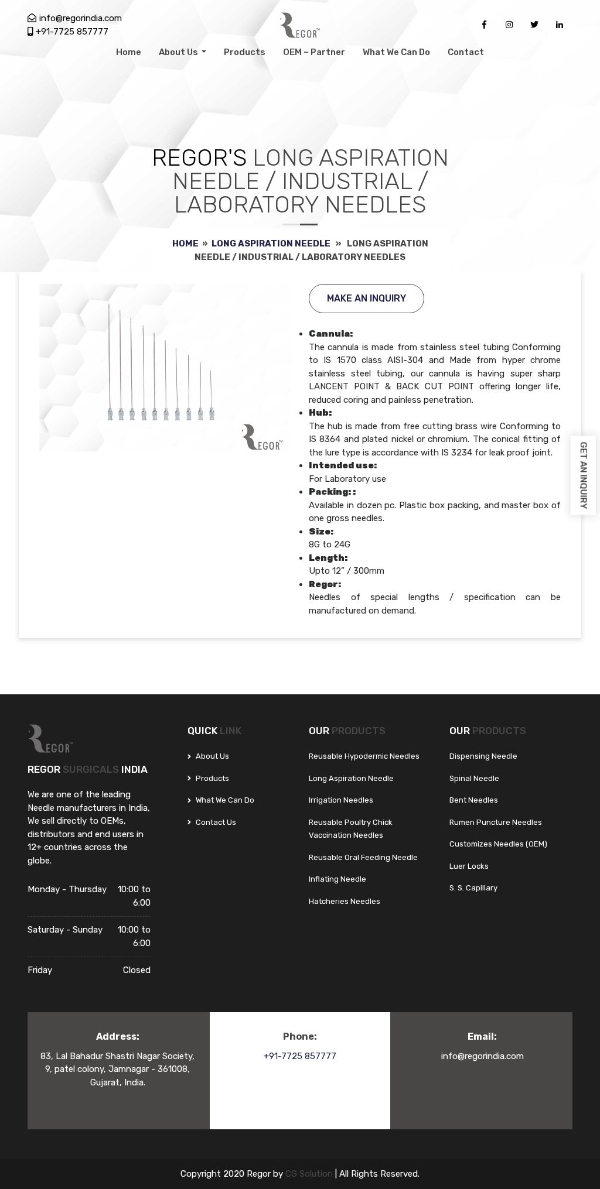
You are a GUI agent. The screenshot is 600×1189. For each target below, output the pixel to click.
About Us (179, 52)
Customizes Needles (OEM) (498, 844)
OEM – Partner (314, 52)
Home (128, 52)
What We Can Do (396, 52)
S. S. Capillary (473, 887)
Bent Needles (473, 800)
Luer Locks (469, 866)
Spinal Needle (474, 778)
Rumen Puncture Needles (495, 822)
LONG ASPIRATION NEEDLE (271, 243)
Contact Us (215, 822)
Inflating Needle (337, 879)
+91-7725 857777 (72, 31)
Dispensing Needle (483, 756)
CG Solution (310, 1174)
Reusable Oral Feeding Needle (363, 857)
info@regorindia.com (80, 18)
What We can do (224, 800)
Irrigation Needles (341, 800)
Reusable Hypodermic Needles (364, 756)
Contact (466, 52)
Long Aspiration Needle (351, 778)
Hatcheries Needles (344, 901)
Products (244, 52)
